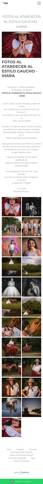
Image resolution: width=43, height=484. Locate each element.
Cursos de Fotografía (17, 458)
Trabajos (20, 449)
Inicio (9, 449)
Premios (32, 449)
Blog (33, 458)
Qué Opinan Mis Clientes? (21, 452)
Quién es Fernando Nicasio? (21, 455)
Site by (17, 472)
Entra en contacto (21, 461)
